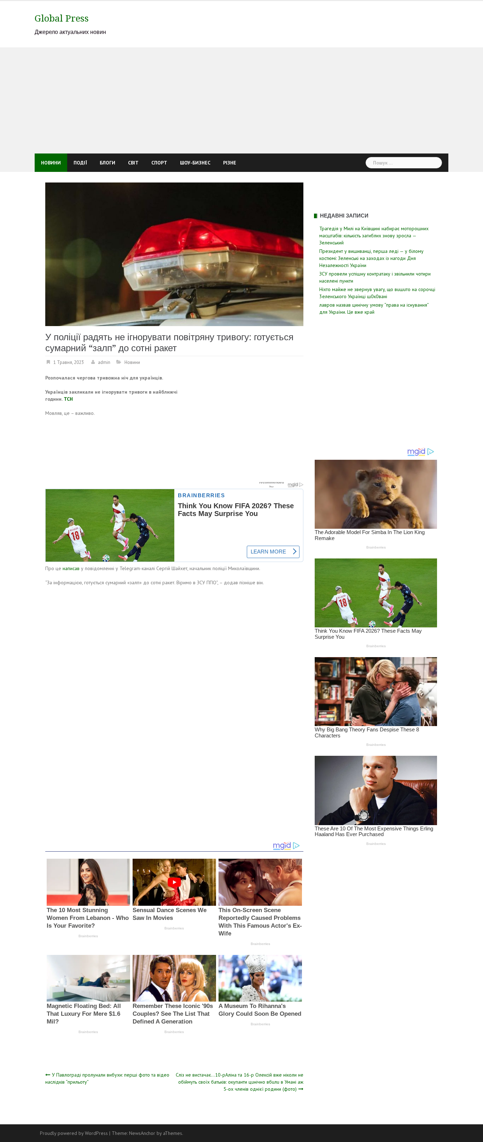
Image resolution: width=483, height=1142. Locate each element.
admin (104, 362)
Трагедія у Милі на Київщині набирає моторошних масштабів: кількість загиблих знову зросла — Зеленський (374, 235)
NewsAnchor (142, 1133)
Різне (229, 163)
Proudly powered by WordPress (74, 1133)
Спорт (159, 163)
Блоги (107, 163)
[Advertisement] (241, 100)
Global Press (62, 18)
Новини (51, 163)
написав (71, 568)
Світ (133, 163)
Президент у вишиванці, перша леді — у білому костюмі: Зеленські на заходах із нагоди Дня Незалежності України (371, 258)
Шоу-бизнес (195, 163)
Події (80, 163)
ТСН (68, 399)
